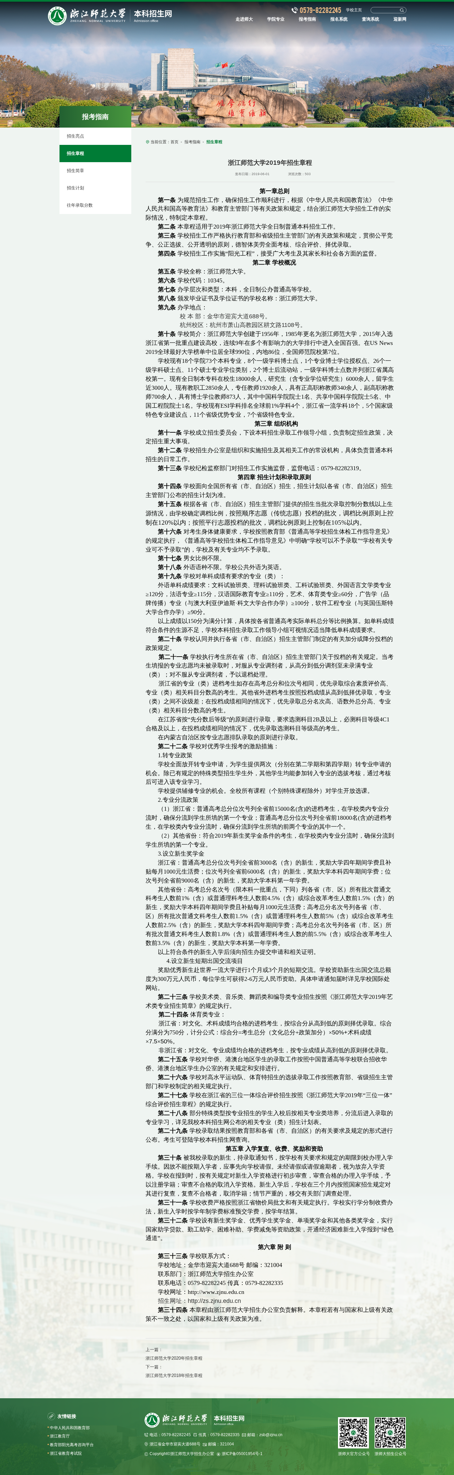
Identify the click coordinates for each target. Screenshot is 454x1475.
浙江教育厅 (60, 1436)
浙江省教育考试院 (66, 1453)
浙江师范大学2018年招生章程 (174, 1375)
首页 (174, 142)
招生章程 (75, 153)
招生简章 (75, 170)
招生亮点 (75, 136)
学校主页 (354, 10)
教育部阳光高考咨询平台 (72, 1445)
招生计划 (75, 187)
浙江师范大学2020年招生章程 (174, 1358)
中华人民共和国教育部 (70, 1428)
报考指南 (192, 142)
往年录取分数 (80, 205)
